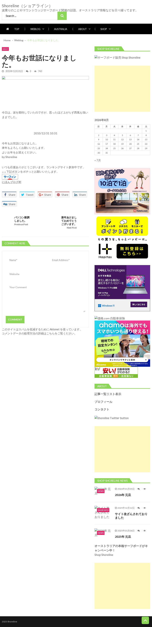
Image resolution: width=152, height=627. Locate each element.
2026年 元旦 (123, 494)
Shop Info (103, 510)
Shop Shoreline (121, 550)
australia (60, 29)
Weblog (35, 29)
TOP (16, 29)
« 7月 (98, 160)
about (82, 29)
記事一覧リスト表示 (108, 394)
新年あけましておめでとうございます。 (69, 221)
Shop (103, 29)
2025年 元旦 (123, 536)
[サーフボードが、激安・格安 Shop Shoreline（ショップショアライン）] (117, 57)
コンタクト (102, 409)
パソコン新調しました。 (21, 219)
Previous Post (21, 224)
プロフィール (103, 401)
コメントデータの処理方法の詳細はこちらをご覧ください (38, 333)
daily (5, 49)
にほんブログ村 (11, 182)
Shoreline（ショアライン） (27, 6)
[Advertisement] (122, 89)
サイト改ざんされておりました (131, 515)
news (101, 491)
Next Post (72, 227)
